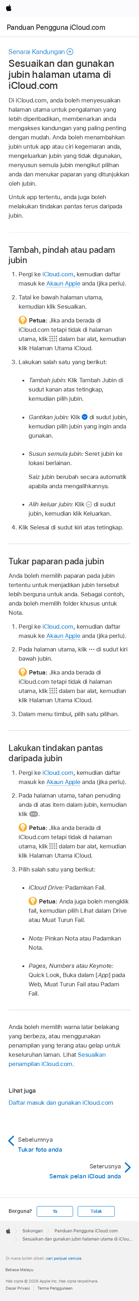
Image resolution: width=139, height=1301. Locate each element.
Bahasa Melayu (19, 1269)
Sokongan (32, 1230)
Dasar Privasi (18, 1288)
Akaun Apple (63, 283)
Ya (55, 1211)
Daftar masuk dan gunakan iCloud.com (61, 1102)
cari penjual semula (63, 1258)
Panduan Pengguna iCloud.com (56, 27)
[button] (41, 52)
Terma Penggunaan (54, 1288)
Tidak (96, 1211)
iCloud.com (57, 274)
